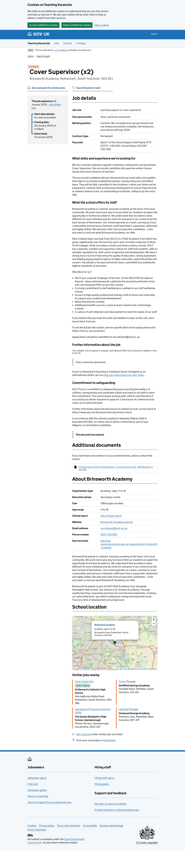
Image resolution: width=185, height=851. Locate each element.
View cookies (102, 25)
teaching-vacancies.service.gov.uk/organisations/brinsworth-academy (128, 544)
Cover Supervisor (84, 681)
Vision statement (36, 829)
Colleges (81, 43)
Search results (43, 56)
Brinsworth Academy (104, 624)
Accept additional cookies (43, 25)
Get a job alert (84, 734)
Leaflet (123, 669)
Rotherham (109, 740)
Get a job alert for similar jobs (48, 87)
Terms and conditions (68, 825)
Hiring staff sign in (104, 777)
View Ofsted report (111, 515)
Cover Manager (127, 681)
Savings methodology (111, 825)
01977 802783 (108, 534)
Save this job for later (88, 87)
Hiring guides (102, 784)
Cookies (31, 825)
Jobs (56, 43)
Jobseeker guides (37, 790)
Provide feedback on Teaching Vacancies (117, 809)
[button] (114, 643)
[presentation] (115, 643)
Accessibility (90, 825)
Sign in (154, 34)
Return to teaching (37, 796)
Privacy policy (46, 825)
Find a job (32, 784)
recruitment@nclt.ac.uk (113, 528)
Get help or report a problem (110, 803)
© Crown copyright (147, 842)
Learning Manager (129, 709)
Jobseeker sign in (36, 777)
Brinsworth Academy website (116, 522)
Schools (67, 43)
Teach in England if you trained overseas (49, 802)
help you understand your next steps (124, 375)
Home (30, 56)
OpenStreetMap (142, 669)
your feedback (61, 50)
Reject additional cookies (77, 25)
